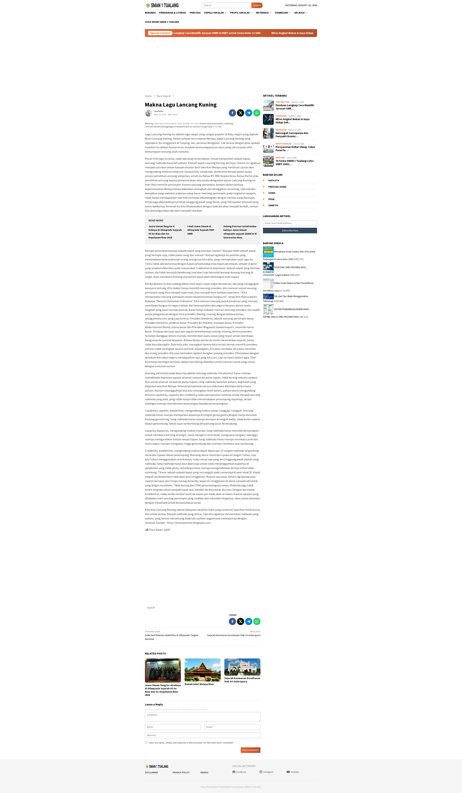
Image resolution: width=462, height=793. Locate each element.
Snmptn (273, 205)
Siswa (271, 193)
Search (257, 5)
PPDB (271, 199)
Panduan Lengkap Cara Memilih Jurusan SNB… (295, 107)
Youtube (295, 771)
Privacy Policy (181, 772)
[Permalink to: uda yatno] (148, 112)
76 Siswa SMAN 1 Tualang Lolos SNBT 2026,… (295, 162)
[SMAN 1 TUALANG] (162, 5)
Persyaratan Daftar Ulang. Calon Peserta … (295, 148)
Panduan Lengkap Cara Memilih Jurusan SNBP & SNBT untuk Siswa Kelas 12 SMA (185, 33)
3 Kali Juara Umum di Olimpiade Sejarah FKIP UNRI (200, 230)
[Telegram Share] (248, 112)
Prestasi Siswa (277, 186)
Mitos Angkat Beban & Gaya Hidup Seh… (293, 121)
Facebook (241, 771)
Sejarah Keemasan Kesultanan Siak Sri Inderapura (233, 633)
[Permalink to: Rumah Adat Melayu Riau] (203, 669)
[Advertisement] (231, 65)
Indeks (204, 772)
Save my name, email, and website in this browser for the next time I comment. (191, 742)
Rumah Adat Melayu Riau (199, 684)
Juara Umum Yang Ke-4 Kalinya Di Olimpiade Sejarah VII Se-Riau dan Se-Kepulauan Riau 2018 (163, 690)
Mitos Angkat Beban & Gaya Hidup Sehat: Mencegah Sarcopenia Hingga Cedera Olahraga (299, 33)
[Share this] (232, 112)
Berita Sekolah (283, 143)
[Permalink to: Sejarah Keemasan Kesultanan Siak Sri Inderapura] (242, 667)
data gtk (273, 180)
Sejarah (151, 607)
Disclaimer (151, 772)
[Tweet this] (240, 112)
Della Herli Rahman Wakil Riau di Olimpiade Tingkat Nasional (171, 635)
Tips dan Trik (282, 102)
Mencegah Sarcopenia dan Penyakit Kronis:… (292, 134)
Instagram (268, 771)
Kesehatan (281, 116)
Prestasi (280, 157)
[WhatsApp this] (256, 112)
